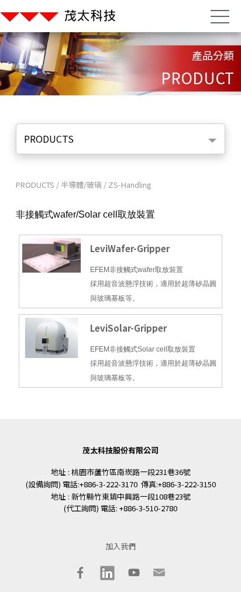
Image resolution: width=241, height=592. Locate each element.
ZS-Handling (130, 184)
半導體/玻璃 (81, 184)
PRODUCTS (36, 184)
